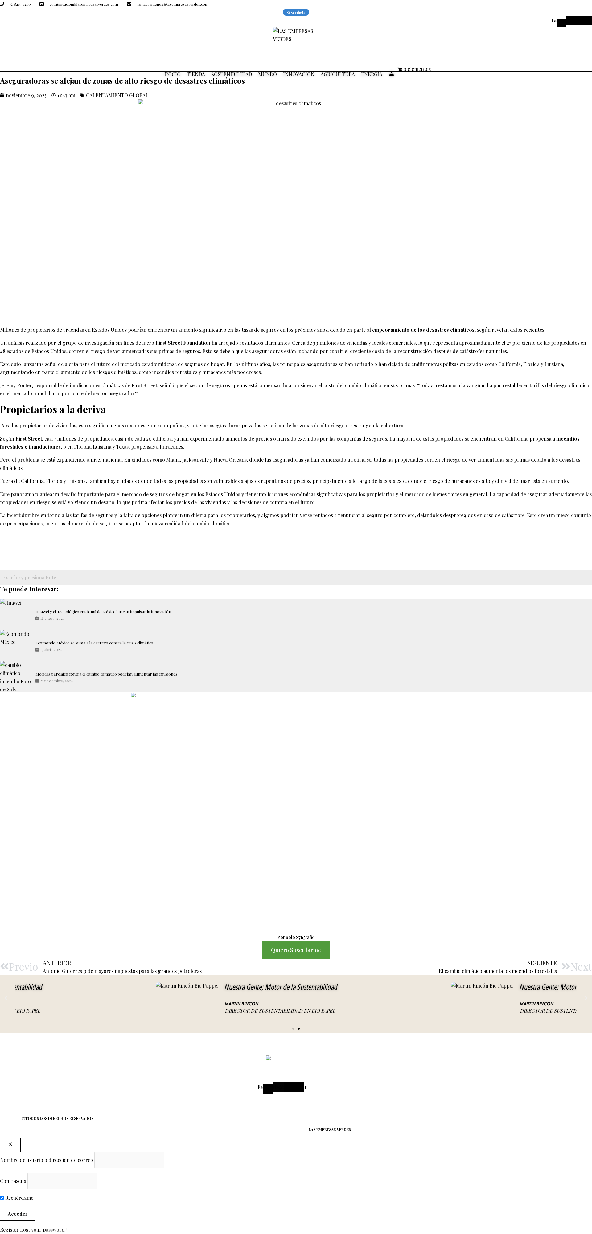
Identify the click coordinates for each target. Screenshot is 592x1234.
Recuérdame (18, 1198)
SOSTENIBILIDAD (231, 74)
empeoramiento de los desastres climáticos (423, 330)
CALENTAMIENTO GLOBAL (117, 95)
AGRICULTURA (338, 74)
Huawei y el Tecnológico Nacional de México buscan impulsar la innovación (103, 611)
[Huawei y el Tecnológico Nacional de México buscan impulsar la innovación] (15, 614)
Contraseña (13, 1181)
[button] (6, 998)
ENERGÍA (371, 74)
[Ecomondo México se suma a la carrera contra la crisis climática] (15, 645)
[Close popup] (10, 1145)
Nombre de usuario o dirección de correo (46, 1160)
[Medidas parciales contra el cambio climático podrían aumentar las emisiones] (15, 676)
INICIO (172, 74)
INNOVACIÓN (298, 74)
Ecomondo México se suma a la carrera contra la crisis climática (94, 642)
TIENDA (196, 74)
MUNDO (267, 74)
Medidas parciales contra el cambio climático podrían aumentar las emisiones (106, 674)
